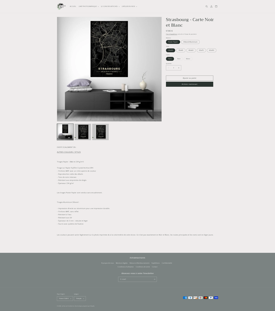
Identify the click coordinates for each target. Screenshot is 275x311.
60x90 (211, 50)
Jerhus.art (65, 306)
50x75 (201, 50)
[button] (88, 6)
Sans (170, 59)
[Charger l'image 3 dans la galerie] (100, 132)
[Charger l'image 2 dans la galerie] (83, 132)
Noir (180, 59)
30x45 (181, 50)
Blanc (189, 59)
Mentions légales (122, 263)
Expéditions (156, 263)
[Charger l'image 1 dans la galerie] (65, 132)
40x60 (191, 50)
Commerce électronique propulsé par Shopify (81, 306)
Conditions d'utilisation (126, 267)
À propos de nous (107, 263)
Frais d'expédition (171, 34)
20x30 (170, 50)
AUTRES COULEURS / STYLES (69, 152)
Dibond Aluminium (190, 42)
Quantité (168, 63)
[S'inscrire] (154, 279)
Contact (154, 267)
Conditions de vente (143, 267)
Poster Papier (173, 42)
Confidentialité (167, 263)
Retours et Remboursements (139, 263)
